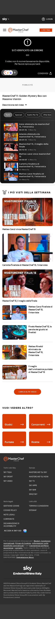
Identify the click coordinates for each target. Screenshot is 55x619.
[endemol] (27, 573)
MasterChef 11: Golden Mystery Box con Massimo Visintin (24, 97)
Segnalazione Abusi (25, 557)
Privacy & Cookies (23, 543)
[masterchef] (19, 30)
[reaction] (10, 72)
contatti (19, 548)
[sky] (27, 568)
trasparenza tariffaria (39, 546)
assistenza (8, 548)
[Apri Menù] (4, 30)
